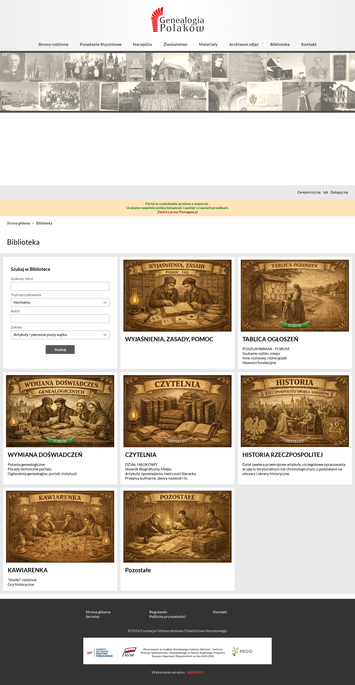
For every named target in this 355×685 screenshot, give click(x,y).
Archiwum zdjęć (244, 44)
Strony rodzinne (53, 44)
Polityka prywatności (167, 616)
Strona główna (18, 223)
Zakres (16, 327)
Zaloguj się (339, 192)
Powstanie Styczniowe (100, 44)
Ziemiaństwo (175, 44)
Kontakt (309, 44)
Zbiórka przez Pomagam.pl (177, 212)
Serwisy (93, 616)
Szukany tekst (22, 278)
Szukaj (60, 349)
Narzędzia (142, 44)
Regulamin (158, 611)
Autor (15, 311)
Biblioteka (280, 44)
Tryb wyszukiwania (26, 295)
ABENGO (195, 672)
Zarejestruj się (309, 192)
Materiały (208, 44)
